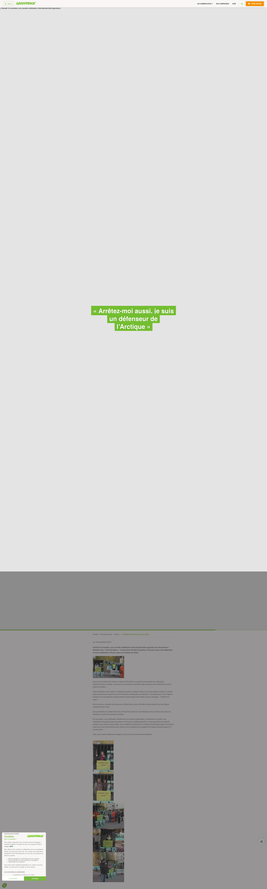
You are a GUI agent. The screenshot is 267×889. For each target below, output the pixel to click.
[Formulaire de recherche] (242, 3)
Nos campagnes (222, 4)
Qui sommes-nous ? (205, 4)
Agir (234, 4)
